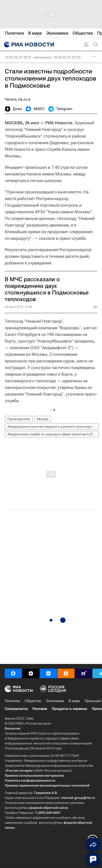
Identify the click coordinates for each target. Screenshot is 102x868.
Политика (12, 701)
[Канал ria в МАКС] (13, 673)
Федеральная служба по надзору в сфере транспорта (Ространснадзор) (53, 434)
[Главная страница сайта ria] (28, 44)
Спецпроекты (16, 709)
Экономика (55, 701)
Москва (43, 419)
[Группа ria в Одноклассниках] (65, 673)
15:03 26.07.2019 (18, 57)
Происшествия (18, 419)
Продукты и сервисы (69, 709)
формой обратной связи (48, 808)
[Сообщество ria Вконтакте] (48, 673)
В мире (74, 701)
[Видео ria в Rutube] (83, 673)
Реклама (39, 709)
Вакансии (12, 728)
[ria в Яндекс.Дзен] (30, 673)
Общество (33, 701)
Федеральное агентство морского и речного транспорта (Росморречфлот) (53, 426)
